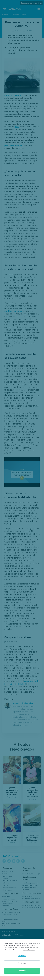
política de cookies (29, 950)
